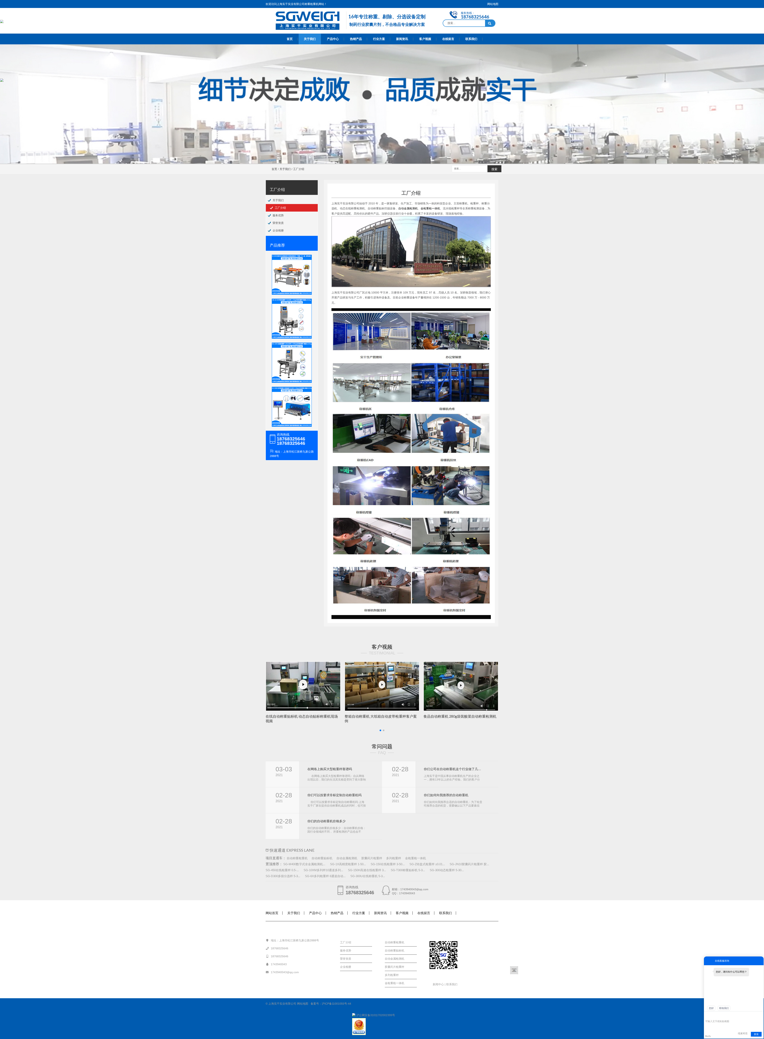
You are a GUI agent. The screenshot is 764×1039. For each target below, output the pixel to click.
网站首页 (272, 913)
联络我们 (724, 1008)
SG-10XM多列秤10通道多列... (323, 870)
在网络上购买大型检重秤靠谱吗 (329, 769)
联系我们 (471, 39)
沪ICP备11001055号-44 (336, 1003)
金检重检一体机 (430, 208)
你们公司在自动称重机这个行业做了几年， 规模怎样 (453, 769)
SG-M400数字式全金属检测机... (304, 864)
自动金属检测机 (408, 208)
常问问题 (382, 746)
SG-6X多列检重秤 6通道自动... (325, 876)
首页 (290, 39)
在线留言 (448, 39)
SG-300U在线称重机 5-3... (367, 876)
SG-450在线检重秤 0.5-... (282, 870)
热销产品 (356, 39)
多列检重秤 (393, 858)
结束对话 (742, 1033)
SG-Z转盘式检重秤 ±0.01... (427, 864)
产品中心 (333, 39)
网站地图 (492, 4)
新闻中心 (439, 984)
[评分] (713, 1015)
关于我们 (310, 39)
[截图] (723, 1015)
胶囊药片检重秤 (371, 858)
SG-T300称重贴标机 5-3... (408, 870)
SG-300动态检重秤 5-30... (447, 870)
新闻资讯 (402, 39)
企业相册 (278, 230)
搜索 (494, 169)
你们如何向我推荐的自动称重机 (446, 795)
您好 (711, 1008)
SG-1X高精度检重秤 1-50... (348, 864)
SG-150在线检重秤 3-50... (388, 864)
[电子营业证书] (382, 1026)
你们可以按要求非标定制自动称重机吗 (334, 795)
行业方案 (379, 39)
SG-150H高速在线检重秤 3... (367, 870)
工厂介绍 (280, 207)
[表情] (707, 1015)
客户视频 (425, 39)
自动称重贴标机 (322, 858)
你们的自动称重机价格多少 (326, 821)
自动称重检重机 (297, 858)
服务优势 (278, 215)
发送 (756, 1034)
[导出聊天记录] (760, 1015)
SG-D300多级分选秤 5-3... (283, 876)
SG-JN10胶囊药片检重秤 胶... (469, 864)
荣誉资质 (278, 223)
